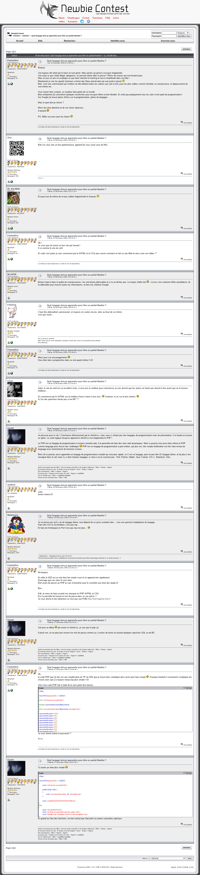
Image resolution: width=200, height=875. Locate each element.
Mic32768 (11, 274)
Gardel (10, 428)
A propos (72, 21)
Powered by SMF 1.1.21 (86, 867)
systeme (11, 484)
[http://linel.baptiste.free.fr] (11, 84)
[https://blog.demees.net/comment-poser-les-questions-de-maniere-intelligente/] (11, 229)
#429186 (68, 556)
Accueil (19, 41)
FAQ (107, 18)
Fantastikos (12, 60)
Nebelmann (12, 515)
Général (16, 36)
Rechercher (69, 41)
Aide (40, 41)
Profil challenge (12, 62)
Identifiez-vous (118, 41)
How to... (41, 178)
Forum (85, 18)
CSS (191, 867)
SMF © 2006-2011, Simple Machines (109, 867)
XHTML (185, 867)
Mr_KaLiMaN (13, 189)
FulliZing (11, 305)
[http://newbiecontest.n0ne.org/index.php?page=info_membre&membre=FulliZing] (11, 343)
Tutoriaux (97, 18)
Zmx (9, 137)
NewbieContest (17, 33)
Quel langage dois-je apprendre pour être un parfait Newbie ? (56, 36)
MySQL (173, 867)
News (62, 18)
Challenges (74, 18)
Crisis (10, 381)
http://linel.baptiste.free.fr (99, 599)
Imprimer (186, 49)
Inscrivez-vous (168, 41)
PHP (179, 867)
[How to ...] (11, 182)
